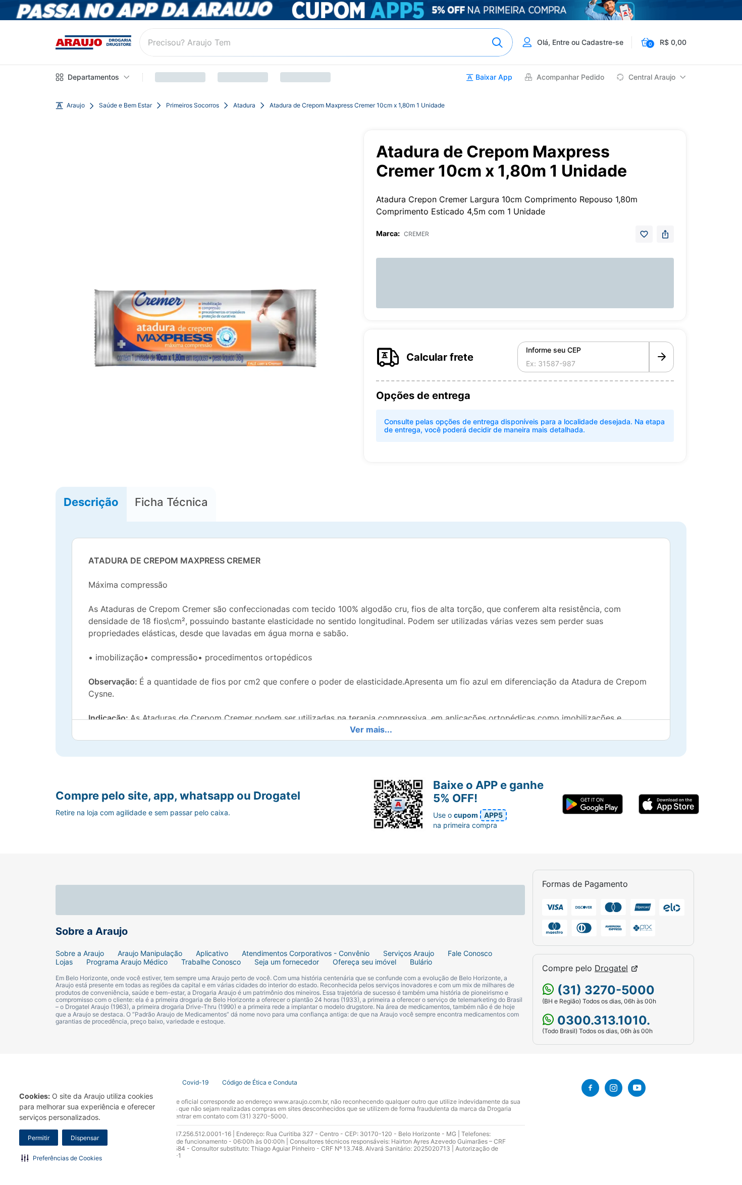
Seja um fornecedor (286, 962)
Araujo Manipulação (150, 953)
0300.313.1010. (602, 1020)
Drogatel (611, 968)
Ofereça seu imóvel (364, 962)
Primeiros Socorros (192, 105)
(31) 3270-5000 (604, 990)
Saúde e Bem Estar (125, 105)
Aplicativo (212, 953)
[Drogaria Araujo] (93, 42)
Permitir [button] (38, 1138)
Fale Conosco (470, 953)
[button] (61, 1158)
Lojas (64, 962)
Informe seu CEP (553, 350)
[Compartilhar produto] (665, 234)
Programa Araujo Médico (127, 962)
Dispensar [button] (85, 1138)
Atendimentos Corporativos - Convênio (305, 953)
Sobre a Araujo (80, 953)
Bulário (421, 962)
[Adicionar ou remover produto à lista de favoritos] (644, 234)
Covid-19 (195, 1082)
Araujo (76, 105)
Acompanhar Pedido (570, 77)
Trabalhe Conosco (211, 962)
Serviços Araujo (408, 953)
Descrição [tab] (91, 502)
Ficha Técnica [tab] (171, 502)
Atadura (244, 105)
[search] (326, 42)
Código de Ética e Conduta (259, 1082)
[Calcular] (661, 357)
